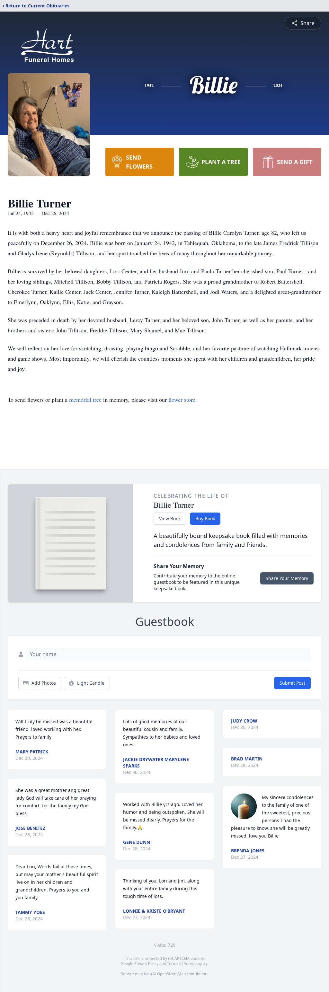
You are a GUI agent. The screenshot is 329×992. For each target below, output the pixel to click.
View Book (170, 518)
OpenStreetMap (171, 974)
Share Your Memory (287, 578)
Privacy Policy (146, 963)
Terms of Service (182, 963)
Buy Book (205, 518)
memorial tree (85, 399)
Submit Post (292, 683)
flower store (181, 399)
